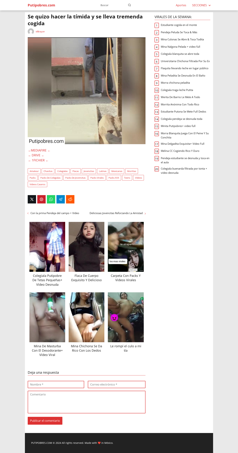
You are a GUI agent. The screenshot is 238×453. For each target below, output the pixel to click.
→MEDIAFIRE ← (39, 150)
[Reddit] (70, 199)
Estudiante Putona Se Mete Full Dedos (183, 111)
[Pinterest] (41, 199)
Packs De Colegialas (50, 177)
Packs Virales (97, 177)
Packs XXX (114, 177)
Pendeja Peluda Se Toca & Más (179, 32)
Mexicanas (116, 171)
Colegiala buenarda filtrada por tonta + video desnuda (184, 170)
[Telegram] (60, 199)
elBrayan (40, 31)
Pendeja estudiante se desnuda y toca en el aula (185, 160)
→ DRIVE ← (36, 155)
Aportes (181, 5)
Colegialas (62, 171)
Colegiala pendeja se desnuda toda (181, 119)
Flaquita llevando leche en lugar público (184, 68)
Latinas (102, 171)
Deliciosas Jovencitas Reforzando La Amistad (116, 213)
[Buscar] (129, 5)
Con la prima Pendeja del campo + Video (54, 213)
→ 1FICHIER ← (38, 160)
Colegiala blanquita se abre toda (180, 53)
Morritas (131, 171)
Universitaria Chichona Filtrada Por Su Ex (185, 61)
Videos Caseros (37, 184)
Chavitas (48, 171)
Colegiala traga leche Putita (177, 90)
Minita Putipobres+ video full (178, 126)
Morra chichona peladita (175, 82)
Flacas (75, 171)
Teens (127, 177)
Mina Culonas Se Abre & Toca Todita (182, 39)
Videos (138, 177)
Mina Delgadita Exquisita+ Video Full (182, 143)
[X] (32, 199)
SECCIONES (199, 5)
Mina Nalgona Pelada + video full (180, 46)
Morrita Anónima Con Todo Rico (180, 104)
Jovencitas (89, 171)
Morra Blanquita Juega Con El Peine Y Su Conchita (185, 135)
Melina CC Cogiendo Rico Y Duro (180, 151)
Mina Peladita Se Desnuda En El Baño (183, 75)
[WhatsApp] (51, 199)
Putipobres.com (41, 5)
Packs (33, 177)
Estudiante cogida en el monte (179, 25)
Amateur (34, 171)
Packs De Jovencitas (75, 177)
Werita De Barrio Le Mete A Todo (180, 97)
